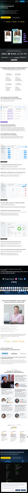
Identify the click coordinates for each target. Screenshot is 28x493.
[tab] (5, 353)
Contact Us (7, 474)
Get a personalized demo (6, 17)
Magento (7, 482)
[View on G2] (2, 431)
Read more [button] (2, 440)
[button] (0, 436)
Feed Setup (17, 473)
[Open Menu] (26, 1)
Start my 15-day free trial (17, 457)
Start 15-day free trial (16, 17)
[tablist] (14, 353)
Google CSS (17, 474)
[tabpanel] (14, 360)
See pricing (22, 1)
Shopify (7, 481)
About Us (7, 473)
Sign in (17, 1)
